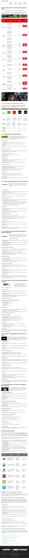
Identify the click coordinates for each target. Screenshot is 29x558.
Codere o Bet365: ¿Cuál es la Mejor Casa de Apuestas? (9, 541)
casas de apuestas (13, 495)
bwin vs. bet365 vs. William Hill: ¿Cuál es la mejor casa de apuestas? (10, 536)
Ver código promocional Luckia (19, 76)
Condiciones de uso (16, 554)
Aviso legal (11, 554)
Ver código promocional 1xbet (19, 65)
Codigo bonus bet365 (5, 542)
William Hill (2, 427)
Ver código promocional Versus (19, 58)
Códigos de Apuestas (15, 3)
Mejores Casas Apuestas (25, 3)
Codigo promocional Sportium (13, 553)
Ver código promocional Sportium (19, 35)
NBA (14, 192)
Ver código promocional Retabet (19, 52)
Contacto (26, 553)
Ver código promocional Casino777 (19, 69)
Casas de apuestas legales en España (7, 538)
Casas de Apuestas (10, 3)
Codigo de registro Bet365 (4, 553)
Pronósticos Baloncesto (20, 3)
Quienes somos (22, 553)
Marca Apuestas (3, 275)
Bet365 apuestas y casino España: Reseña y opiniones (9, 537)
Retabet (2, 329)
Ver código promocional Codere (19, 26)
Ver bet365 (19, 88)
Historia (18, 553)
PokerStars (2, 380)
